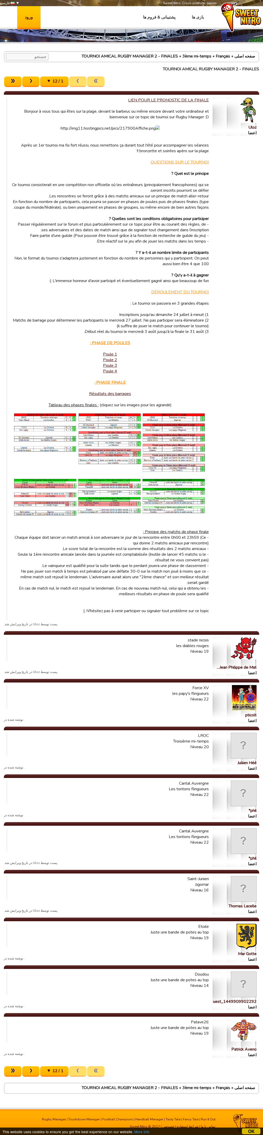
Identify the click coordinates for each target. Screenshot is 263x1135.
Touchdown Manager (84, 1119)
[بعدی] (31, 81)
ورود (29, 17)
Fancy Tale (191, 1119)
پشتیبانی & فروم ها (159, 17)
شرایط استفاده (188, 1126)
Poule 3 (110, 365)
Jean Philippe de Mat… (237, 667)
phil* (253, 810)
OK (251, 1131)
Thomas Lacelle (243, 906)
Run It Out (208, 1119)
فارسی (5, 3)
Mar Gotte (247, 954)
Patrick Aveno (244, 1049)
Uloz (252, 127)
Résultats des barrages (110, 394)
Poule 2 (110, 360)
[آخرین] (13, 81)
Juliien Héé (247, 763)
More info (141, 1131)
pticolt (251, 715)
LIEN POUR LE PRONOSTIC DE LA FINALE (168, 100)
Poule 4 (110, 371)
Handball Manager (149, 1119)
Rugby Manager (54, 1119)
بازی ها (198, 17)
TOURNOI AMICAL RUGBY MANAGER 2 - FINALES (130, 56)
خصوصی (168, 1126)
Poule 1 (110, 354)
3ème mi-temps (196, 56)
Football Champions (117, 1119)
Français (223, 56)
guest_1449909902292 (234, 1001)
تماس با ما (208, 1126)
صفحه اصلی (244, 56)
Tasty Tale (173, 1119)
